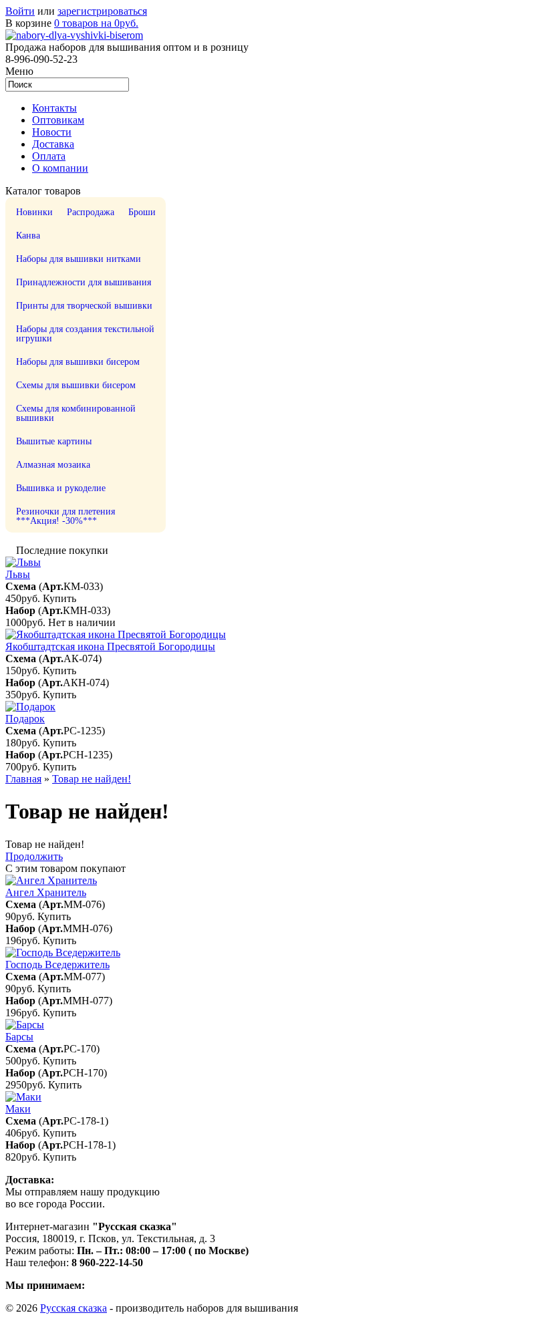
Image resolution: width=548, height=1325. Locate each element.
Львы (17, 574)
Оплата (48, 156)
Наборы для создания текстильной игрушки (85, 333)
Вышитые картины (54, 441)
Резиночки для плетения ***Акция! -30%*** (65, 516)
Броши (142, 212)
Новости (52, 132)
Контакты (54, 108)
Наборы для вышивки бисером (78, 362)
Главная (23, 778)
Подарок (25, 718)
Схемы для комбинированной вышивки (76, 413)
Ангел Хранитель (45, 892)
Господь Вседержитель (57, 964)
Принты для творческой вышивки (84, 306)
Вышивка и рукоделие (61, 488)
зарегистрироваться (102, 11)
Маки (18, 1109)
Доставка (53, 144)
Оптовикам (58, 120)
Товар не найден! (91, 778)
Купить (59, 598)
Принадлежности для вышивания (83, 282)
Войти (20, 11)
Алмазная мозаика (53, 465)
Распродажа (90, 212)
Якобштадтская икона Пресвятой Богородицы (110, 646)
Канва (28, 236)
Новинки (34, 212)
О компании (60, 168)
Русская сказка (73, 1308)
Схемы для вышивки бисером (76, 385)
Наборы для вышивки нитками (78, 259)
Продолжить (34, 856)
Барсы (19, 1036)
